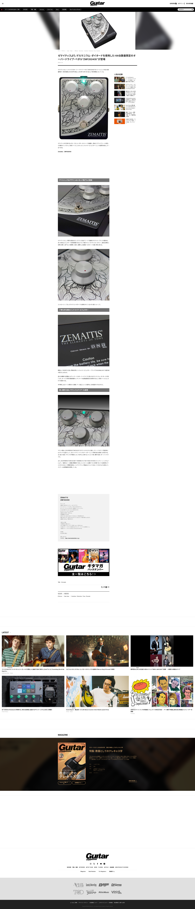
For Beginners (102, 871)
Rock (12, 673)
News (57, 9)
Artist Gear (50, 9)
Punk (68, 711)
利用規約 (111, 902)
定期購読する (79, 783)
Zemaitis (64, 582)
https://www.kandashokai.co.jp (72, 538)
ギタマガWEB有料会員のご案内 (12, 9)
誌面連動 (64, 9)
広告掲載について (93, 902)
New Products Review (75, 9)
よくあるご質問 (73, 902)
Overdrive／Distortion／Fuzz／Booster (92, 50)
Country (133, 713)
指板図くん (112, 871)
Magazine (64, 735)
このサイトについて (103, 902)
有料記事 (25, 9)
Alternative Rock (6, 673)
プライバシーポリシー (83, 902)
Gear (68, 50)
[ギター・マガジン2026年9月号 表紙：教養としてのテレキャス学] (72, 779)
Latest (6, 633)
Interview (42, 9)
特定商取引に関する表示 (119, 902)
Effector (76, 50)
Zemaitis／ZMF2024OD (64, 151)
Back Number (92, 871)
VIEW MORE (133, 781)
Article (73, 708)
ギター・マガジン (61, 50)
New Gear (81, 50)
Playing (100, 867)
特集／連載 (33, 9)
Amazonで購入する (65, 783)
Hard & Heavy (5, 711)
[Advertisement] (83, 165)
